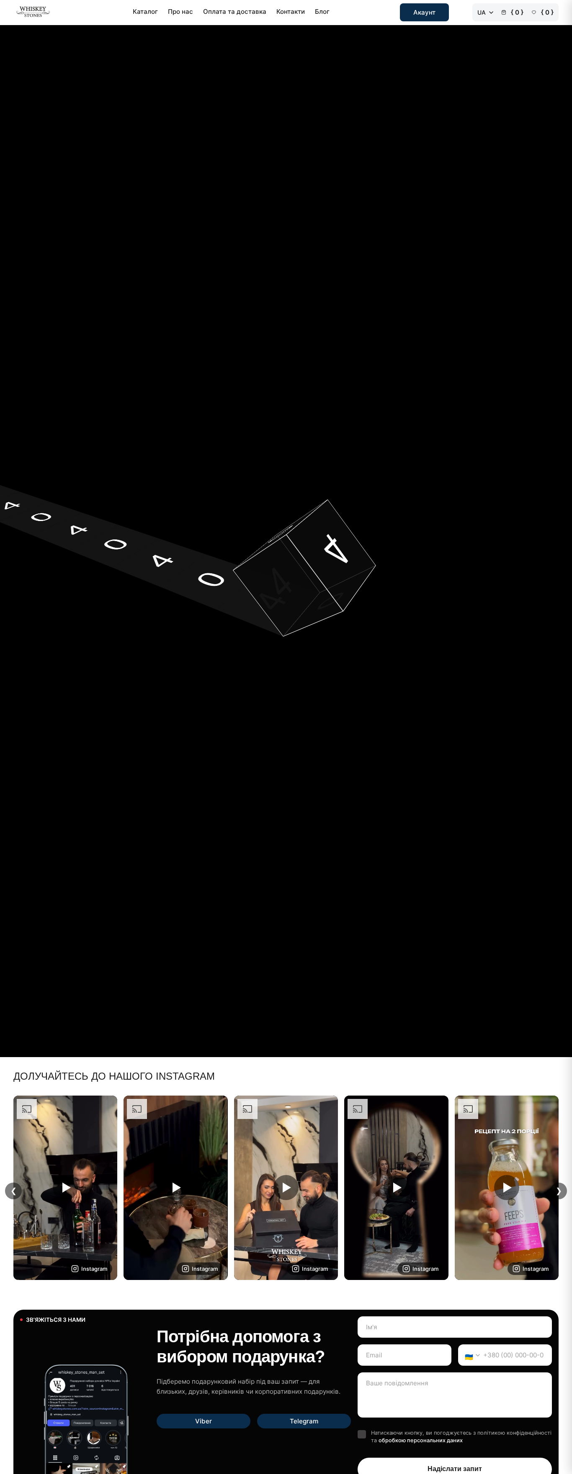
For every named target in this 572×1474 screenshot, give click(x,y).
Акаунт (424, 12)
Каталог (145, 11)
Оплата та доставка (234, 11)
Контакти (290, 11)
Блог (322, 11)
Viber (203, 1421)
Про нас (180, 11)
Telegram (304, 1421)
